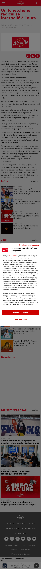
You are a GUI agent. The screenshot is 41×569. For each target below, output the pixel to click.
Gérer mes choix (20, 319)
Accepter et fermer (20, 312)
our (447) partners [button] (13, 255)
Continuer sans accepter (29, 245)
